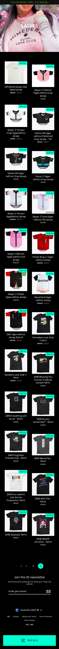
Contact (16, 616)
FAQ (8, 616)
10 (33, 566)
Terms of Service (45, 616)
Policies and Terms (29, 616)
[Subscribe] (48, 591)
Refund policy (29, 620)
